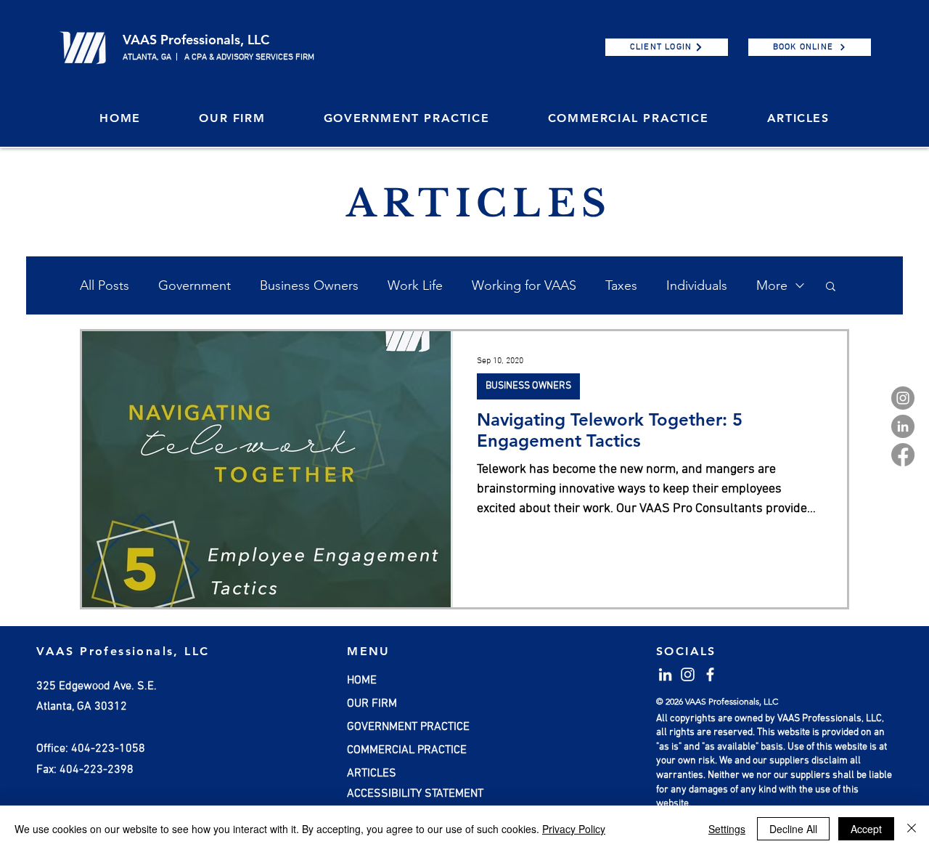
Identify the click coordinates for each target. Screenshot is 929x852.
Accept (866, 828)
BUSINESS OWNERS (528, 386)
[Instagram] (902, 398)
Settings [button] (726, 828)
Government (194, 285)
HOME (362, 680)
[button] (232, 119)
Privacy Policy (573, 828)
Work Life (415, 285)
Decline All (793, 828)
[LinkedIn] (902, 426)
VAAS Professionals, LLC (196, 39)
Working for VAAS (524, 285)
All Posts (104, 285)
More (771, 285)
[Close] (911, 828)
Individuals (696, 285)
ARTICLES (371, 773)
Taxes (621, 285)
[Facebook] (902, 454)
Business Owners (309, 285)
